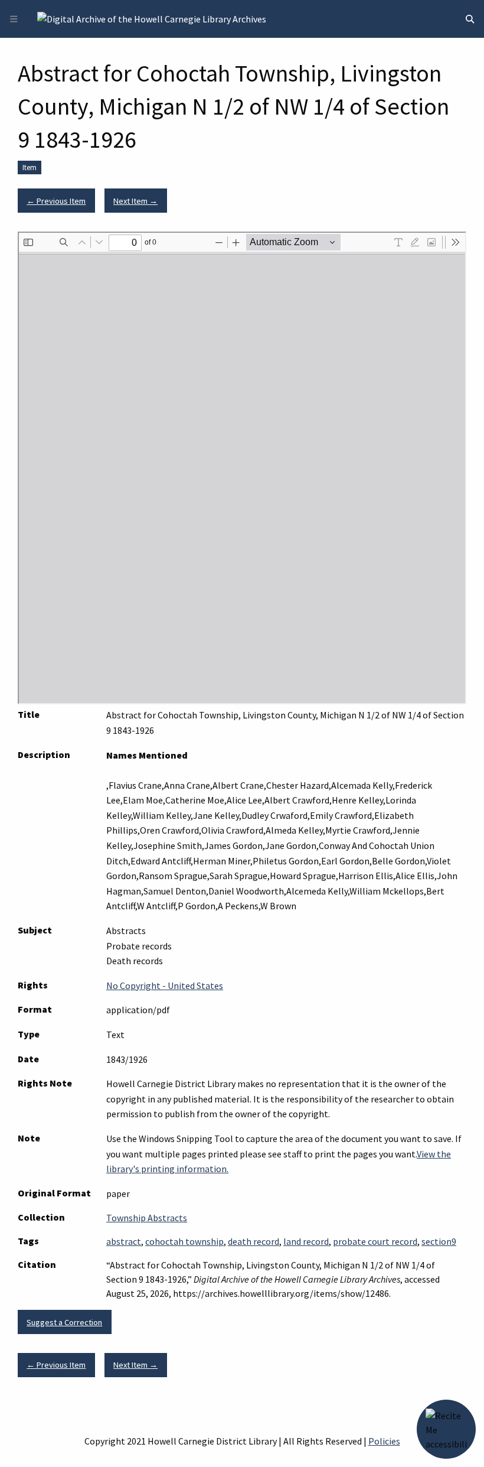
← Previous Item (56, 201)
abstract (123, 1241)
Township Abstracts (146, 1218)
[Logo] (151, 18)
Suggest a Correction (64, 1322)
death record (253, 1241)
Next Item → (135, 201)
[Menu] (14, 19)
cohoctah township (184, 1241)
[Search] (470, 19)
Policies (384, 1441)
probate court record (375, 1241)
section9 (438, 1241)
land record (306, 1241)
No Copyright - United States (164, 985)
